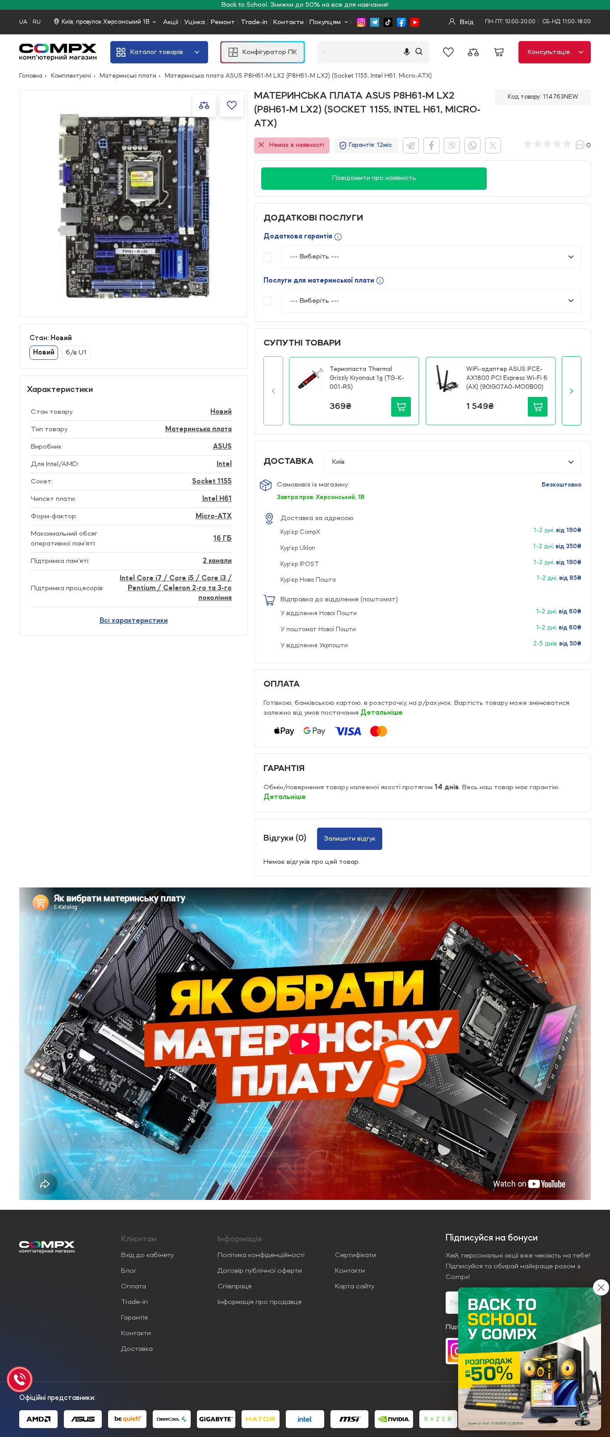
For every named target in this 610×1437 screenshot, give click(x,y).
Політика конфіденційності (261, 1255)
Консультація (549, 52)
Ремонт (223, 22)
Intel (224, 464)
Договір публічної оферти (259, 1271)
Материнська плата (198, 429)
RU (37, 22)
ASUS (222, 446)
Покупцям (325, 22)
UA (23, 22)
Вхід (466, 22)
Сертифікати (355, 1255)
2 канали (217, 561)
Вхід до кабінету (147, 1255)
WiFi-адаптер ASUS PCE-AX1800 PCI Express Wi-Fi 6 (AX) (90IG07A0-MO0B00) (506, 378)
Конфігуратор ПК (269, 52)
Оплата (133, 1286)
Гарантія (134, 1317)
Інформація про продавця (259, 1302)
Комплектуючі (71, 76)
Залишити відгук (350, 838)
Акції (170, 22)
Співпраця (234, 1286)
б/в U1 (76, 352)
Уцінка (194, 22)
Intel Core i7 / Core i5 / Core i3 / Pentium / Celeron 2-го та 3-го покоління (176, 588)
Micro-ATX (214, 516)
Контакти (288, 22)
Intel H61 (217, 499)
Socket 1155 (212, 481)
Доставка (137, 1349)
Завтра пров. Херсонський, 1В (320, 497)
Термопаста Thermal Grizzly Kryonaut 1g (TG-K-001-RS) (367, 378)
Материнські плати (128, 76)
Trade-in (254, 22)
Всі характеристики (134, 621)
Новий (221, 412)
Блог (129, 1271)
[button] (273, 390)
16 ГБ (222, 538)
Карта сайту (354, 1286)
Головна (30, 76)
